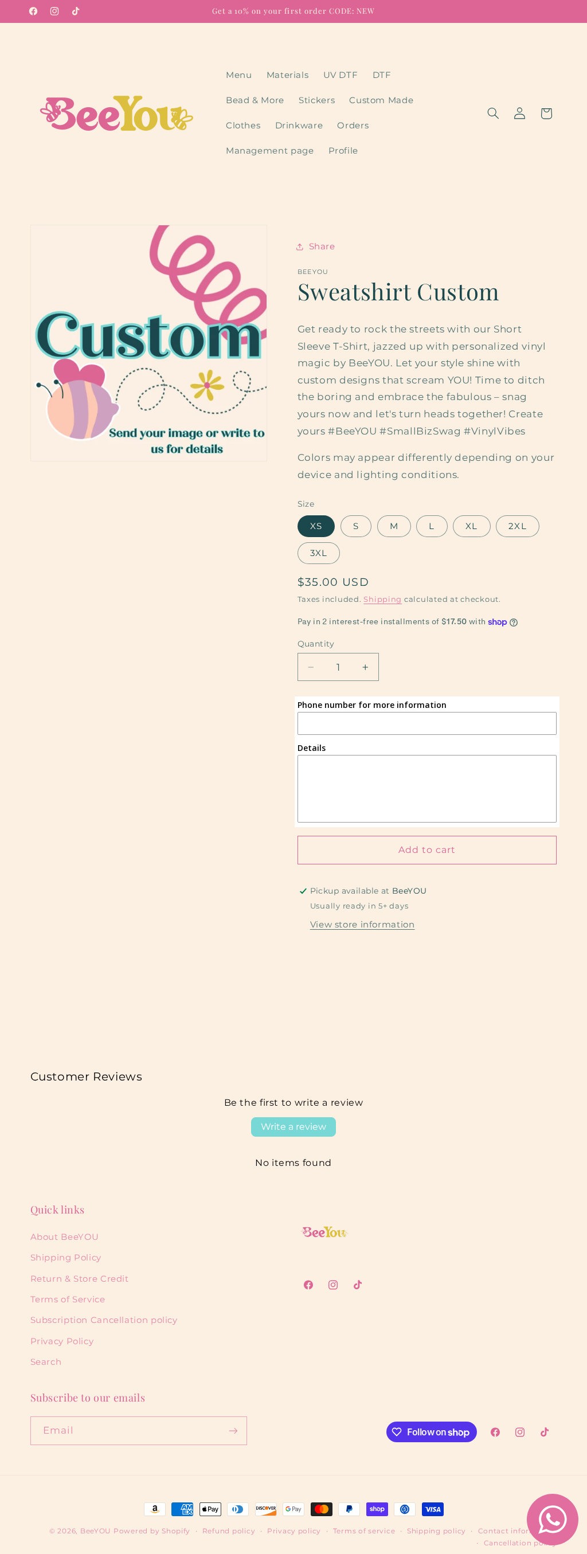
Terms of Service (67, 1299)
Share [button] (322, 246)
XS (316, 526)
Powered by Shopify (152, 1531)
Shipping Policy (65, 1257)
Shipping (382, 599)
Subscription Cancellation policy (104, 1320)
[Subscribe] (233, 1430)
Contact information (517, 1531)
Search (46, 1362)
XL (471, 526)
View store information (362, 924)
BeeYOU (95, 1531)
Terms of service (364, 1531)
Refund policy (229, 1531)
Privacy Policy (62, 1341)
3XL (318, 553)
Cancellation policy (520, 1543)
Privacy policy (294, 1531)
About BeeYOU (65, 1237)
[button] (493, 113)
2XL (517, 526)
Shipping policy (436, 1531)
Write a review (293, 1126)
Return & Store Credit (79, 1279)
